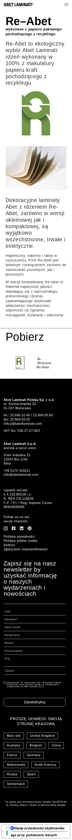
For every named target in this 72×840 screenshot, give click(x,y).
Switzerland (16, 784)
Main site (14, 735)
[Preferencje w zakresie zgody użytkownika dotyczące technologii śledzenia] (7, 833)
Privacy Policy (18, 805)
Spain (31, 774)
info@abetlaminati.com (21, 474)
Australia (13, 745)
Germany (33, 755)
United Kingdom (42, 735)
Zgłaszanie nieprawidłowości (26, 549)
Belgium (36, 745)
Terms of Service (39, 805)
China (56, 745)
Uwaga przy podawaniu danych (31, 835)
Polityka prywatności (19, 536)
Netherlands (16, 764)
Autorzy (9, 545)
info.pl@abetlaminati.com (23, 423)
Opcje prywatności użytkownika (39, 828)
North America (45, 764)
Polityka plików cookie (21, 540)
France (12, 755)
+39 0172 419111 (17, 470)
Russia (12, 774)
